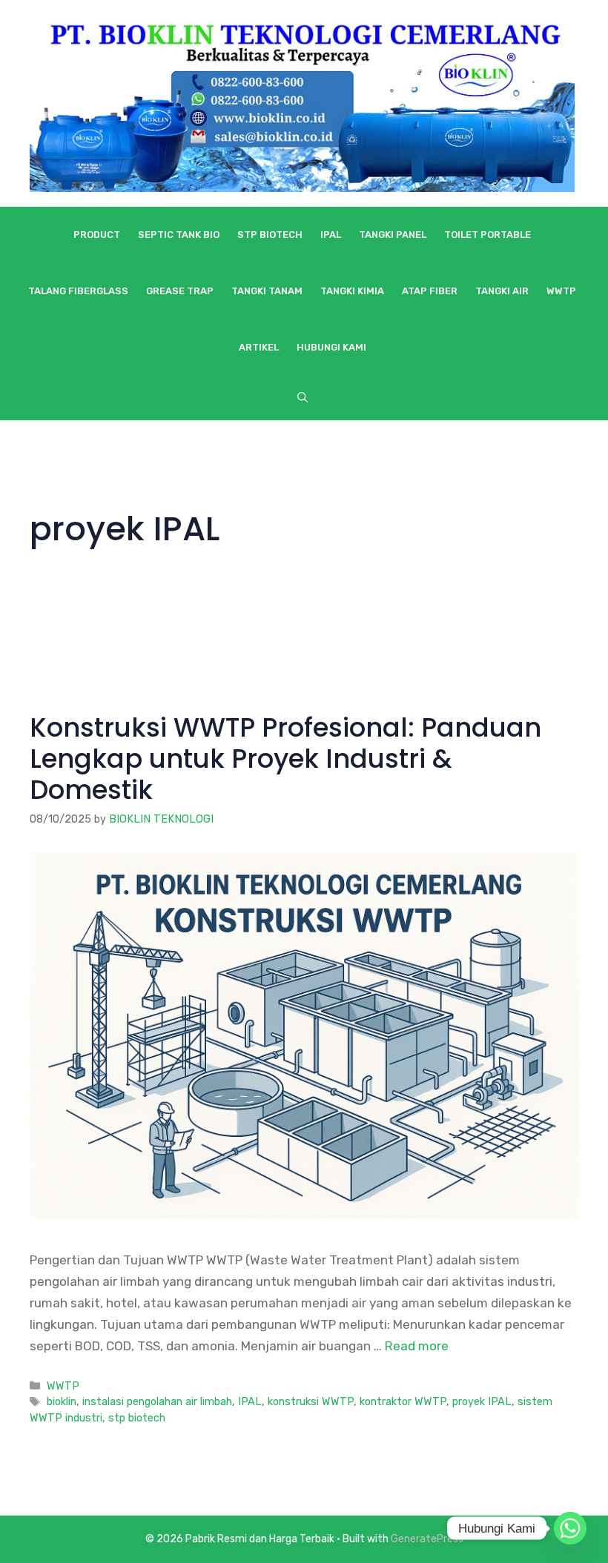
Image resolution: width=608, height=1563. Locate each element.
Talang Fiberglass (78, 290)
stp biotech (136, 1417)
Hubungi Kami (331, 347)
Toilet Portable (487, 234)
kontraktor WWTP (403, 1401)
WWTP (561, 290)
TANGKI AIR (502, 290)
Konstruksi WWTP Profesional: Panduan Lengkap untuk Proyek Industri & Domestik (285, 758)
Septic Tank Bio (178, 234)
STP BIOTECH (270, 234)
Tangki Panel (392, 234)
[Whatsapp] (570, 1528)
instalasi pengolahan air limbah (157, 1401)
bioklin (61, 1401)
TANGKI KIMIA (352, 290)
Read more (417, 1345)
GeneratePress (427, 1539)
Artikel (259, 347)
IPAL (330, 234)
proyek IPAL (482, 1401)
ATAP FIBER (429, 290)
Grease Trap (180, 290)
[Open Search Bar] (302, 398)
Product (96, 234)
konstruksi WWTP (311, 1401)
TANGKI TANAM (267, 290)
